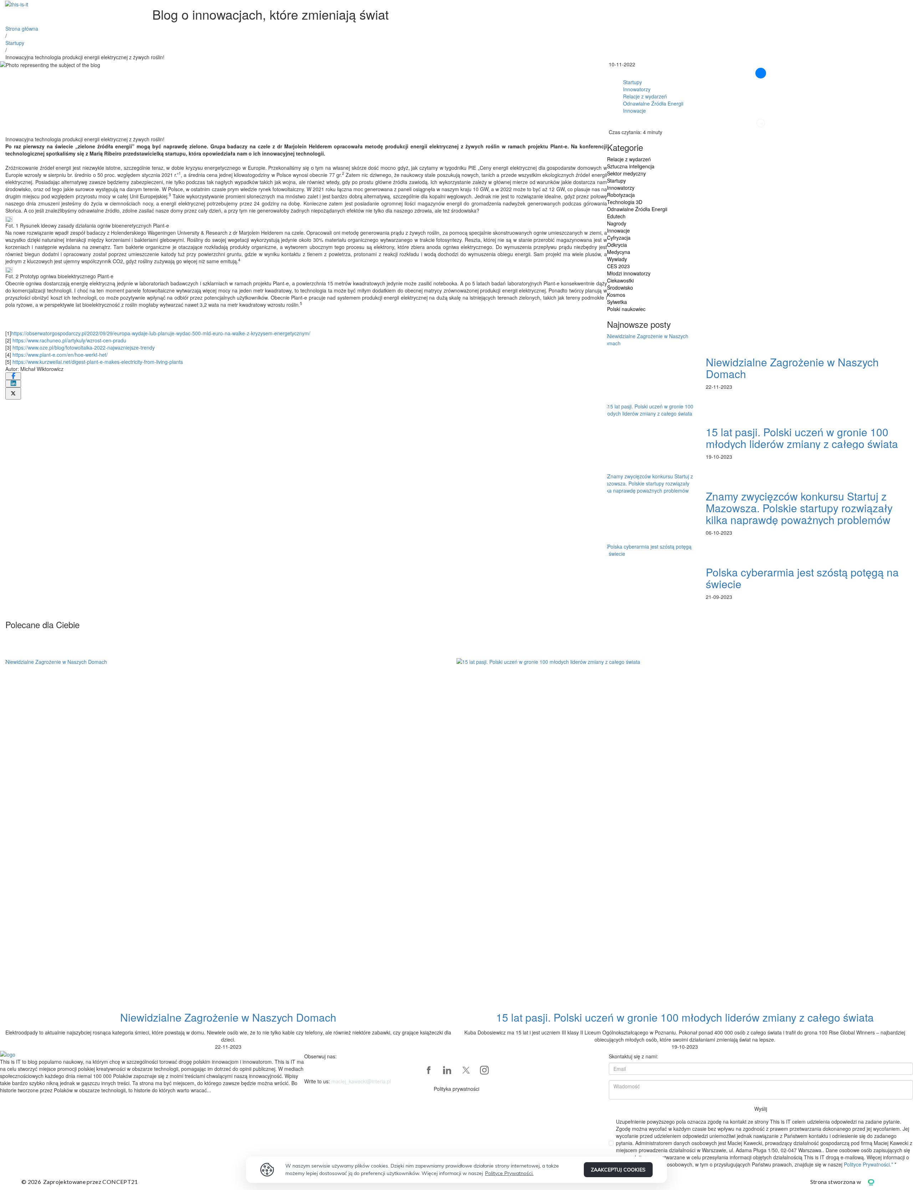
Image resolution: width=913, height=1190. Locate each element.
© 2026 (79, 1181)
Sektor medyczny (626, 173)
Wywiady (617, 259)
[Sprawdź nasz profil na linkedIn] (447, 1070)
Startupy (14, 42)
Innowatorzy (637, 89)
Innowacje (634, 110)
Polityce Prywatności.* (869, 1164)
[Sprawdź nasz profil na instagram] (484, 1070)
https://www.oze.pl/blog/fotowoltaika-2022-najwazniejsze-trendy (83, 347)
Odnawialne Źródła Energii (653, 103)
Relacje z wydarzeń (645, 96)
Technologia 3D (624, 201)
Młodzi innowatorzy (629, 273)
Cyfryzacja (619, 237)
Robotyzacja (621, 194)
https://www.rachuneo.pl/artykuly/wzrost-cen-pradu (69, 340)
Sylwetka (617, 301)
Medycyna (618, 251)
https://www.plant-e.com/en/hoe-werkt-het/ (60, 354)
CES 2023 (618, 266)
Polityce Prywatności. (509, 1173)
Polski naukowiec (626, 308)
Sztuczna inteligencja (630, 166)
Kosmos (616, 294)
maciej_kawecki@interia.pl (361, 1081)
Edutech (616, 216)
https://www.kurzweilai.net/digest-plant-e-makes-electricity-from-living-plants (97, 361)
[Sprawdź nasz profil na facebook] (428, 1070)
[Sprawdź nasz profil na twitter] (465, 1070)
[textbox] (152, 1076)
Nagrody (616, 223)
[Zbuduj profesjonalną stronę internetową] (876, 1181)
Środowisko (620, 287)
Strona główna (21, 28)
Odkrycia (617, 244)
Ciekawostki (620, 280)
